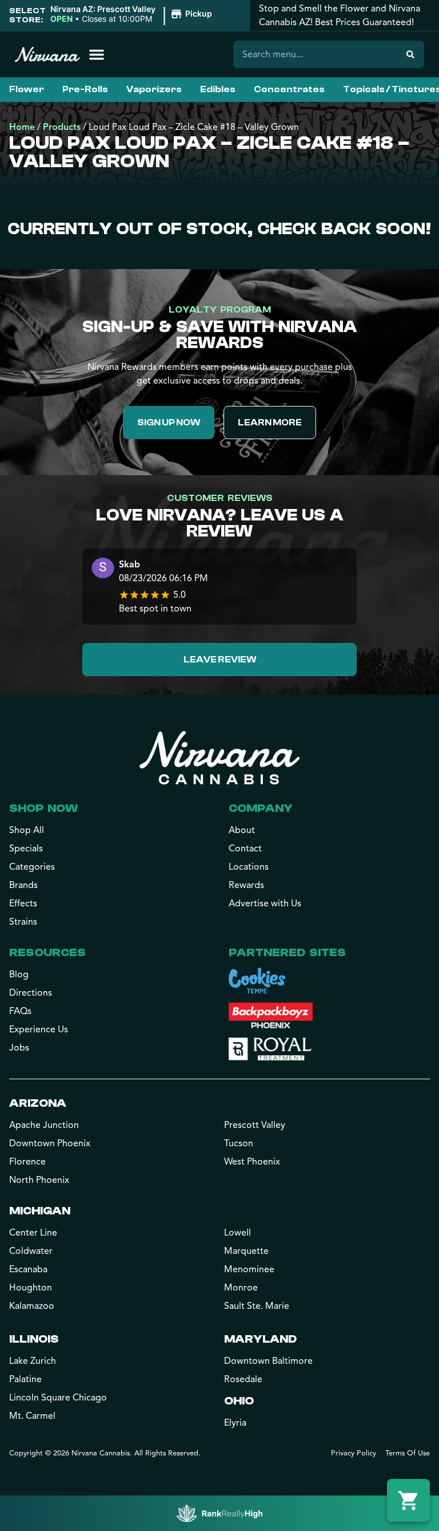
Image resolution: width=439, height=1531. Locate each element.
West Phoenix (252, 1161)
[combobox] (315, 54)
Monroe (241, 1287)
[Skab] (102, 569)
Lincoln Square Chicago (58, 1397)
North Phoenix (39, 1180)
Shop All (26, 830)
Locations (249, 867)
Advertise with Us (265, 903)
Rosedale (243, 1379)
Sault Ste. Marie (256, 1306)
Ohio (239, 1400)
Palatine (25, 1379)
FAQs (20, 1011)
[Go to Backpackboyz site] (271, 1015)
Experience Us (38, 1029)
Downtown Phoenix (49, 1143)
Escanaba (28, 1269)
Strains (23, 922)
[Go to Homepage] (219, 757)
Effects (23, 903)
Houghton (30, 1287)
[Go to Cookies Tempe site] (257, 980)
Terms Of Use (407, 1453)
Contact (245, 848)
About (242, 830)
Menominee (249, 1269)
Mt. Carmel (32, 1416)
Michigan (39, 1210)
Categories (32, 867)
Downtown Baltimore (268, 1361)
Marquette (246, 1251)
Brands (23, 885)
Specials (26, 848)
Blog (19, 974)
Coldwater (31, 1251)
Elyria (235, 1423)
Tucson (238, 1143)
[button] (132, 14)
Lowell (237, 1232)
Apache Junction (44, 1125)
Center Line (33, 1232)
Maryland (260, 1338)
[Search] (410, 54)
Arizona (37, 1103)
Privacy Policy (353, 1453)
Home (22, 127)
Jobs (19, 1047)
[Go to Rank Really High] (219, 1513)
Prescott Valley (254, 1125)
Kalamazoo (31, 1306)
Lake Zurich (32, 1361)
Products (62, 127)
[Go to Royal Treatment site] (270, 1048)
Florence (27, 1161)
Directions (30, 993)
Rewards (246, 885)
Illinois (34, 1338)
